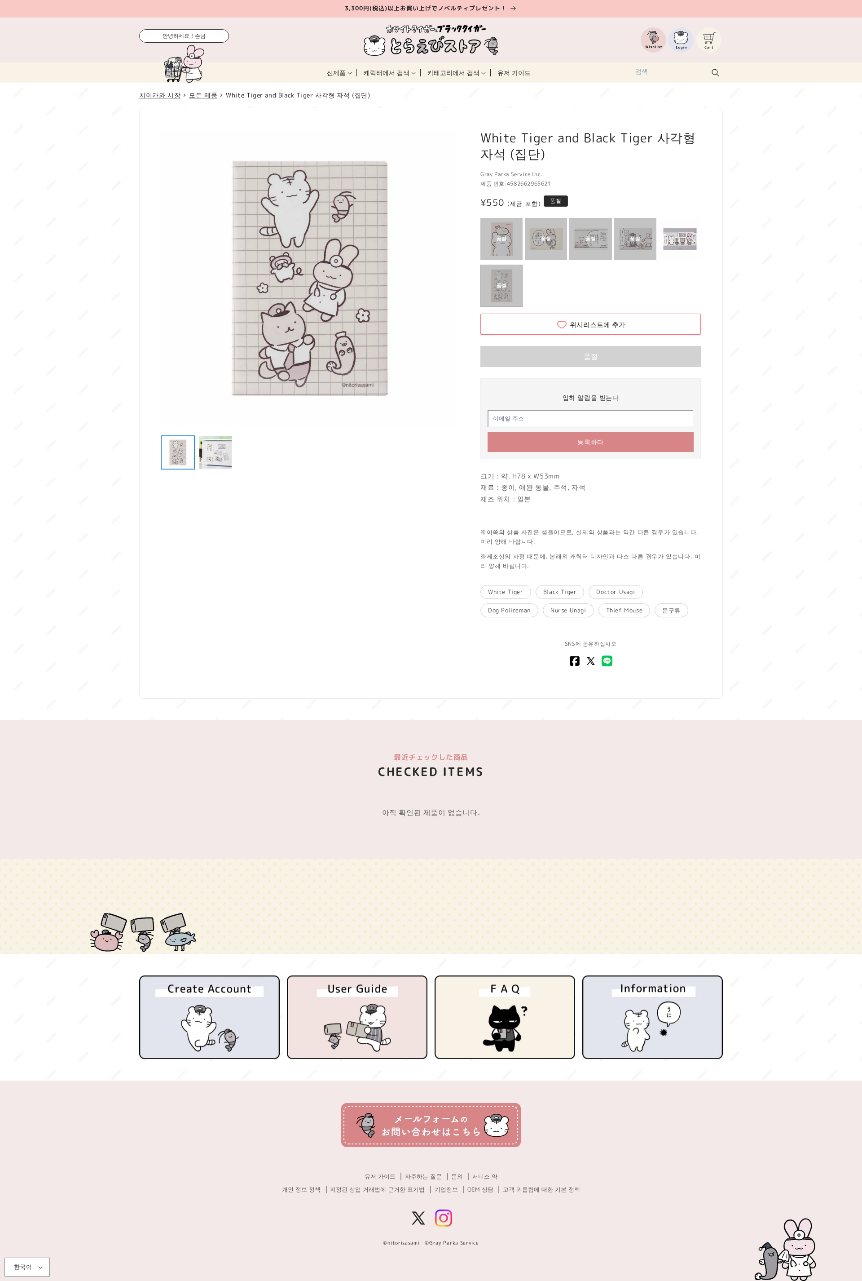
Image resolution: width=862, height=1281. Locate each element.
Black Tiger (560, 592)
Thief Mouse (624, 610)
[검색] (715, 72)
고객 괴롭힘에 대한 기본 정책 (541, 1189)
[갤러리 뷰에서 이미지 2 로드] (215, 452)
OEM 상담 (480, 1189)
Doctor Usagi (615, 592)
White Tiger (505, 592)
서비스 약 (484, 1176)
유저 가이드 (380, 1176)
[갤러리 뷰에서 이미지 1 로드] (177, 452)
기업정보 (446, 1189)
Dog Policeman (509, 610)
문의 (457, 1176)
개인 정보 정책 (301, 1189)
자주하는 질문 (423, 1176)
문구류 (671, 610)
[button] (338, 72)
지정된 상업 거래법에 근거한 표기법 (377, 1189)
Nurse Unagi (568, 610)
